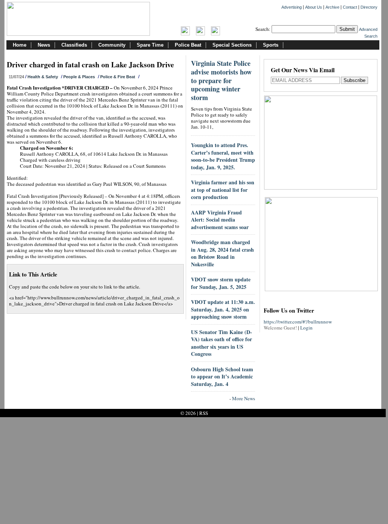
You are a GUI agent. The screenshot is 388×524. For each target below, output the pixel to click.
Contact (350, 7)
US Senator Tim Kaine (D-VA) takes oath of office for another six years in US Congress (221, 343)
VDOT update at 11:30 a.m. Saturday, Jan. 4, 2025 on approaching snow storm (223, 309)
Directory (369, 7)
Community (111, 45)
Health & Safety (42, 76)
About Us (313, 7)
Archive (332, 7)
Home (19, 45)
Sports (270, 45)
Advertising (291, 7)
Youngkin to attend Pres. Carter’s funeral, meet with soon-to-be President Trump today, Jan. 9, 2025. (223, 156)
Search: (262, 29)
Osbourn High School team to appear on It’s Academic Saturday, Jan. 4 (222, 376)
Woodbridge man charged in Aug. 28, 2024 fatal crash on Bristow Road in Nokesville (222, 253)
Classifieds (74, 45)
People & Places (79, 76)
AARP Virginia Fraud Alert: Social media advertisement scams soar (220, 219)
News (44, 45)
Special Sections (232, 45)
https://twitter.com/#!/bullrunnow (298, 321)
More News (243, 398)
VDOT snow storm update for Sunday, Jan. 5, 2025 (221, 283)
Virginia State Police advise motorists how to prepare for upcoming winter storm (221, 80)
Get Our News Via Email (303, 70)
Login (306, 327)
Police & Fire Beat (117, 76)
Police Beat (188, 45)
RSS (203, 413)
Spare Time (150, 45)
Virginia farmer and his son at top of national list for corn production (222, 189)
